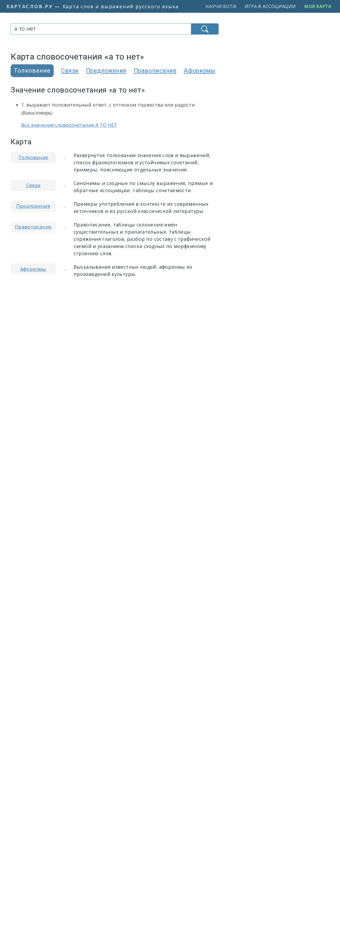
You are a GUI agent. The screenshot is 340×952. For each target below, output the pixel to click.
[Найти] (204, 29)
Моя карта (318, 6)
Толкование (33, 157)
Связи (70, 70)
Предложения (106, 70)
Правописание (155, 70)
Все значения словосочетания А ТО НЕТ (69, 125)
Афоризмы (199, 70)
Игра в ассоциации (270, 6)
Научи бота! (221, 6)
